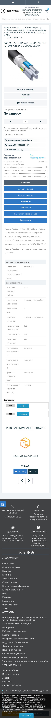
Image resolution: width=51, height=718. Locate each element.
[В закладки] (30, 471)
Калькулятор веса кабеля (25, 214)
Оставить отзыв (26, 103)
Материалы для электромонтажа (18, 638)
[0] (46, 11)
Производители (10, 604)
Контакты (6, 597)
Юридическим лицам (12, 589)
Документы (26, 201)
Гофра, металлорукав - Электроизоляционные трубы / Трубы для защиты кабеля (24, 618)
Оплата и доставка (11, 567)
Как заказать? (25, 220)
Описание (25, 182)
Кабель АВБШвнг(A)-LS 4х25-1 (25, 456)
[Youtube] (32, 551)
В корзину (21, 471)
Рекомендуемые (25, 195)
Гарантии (6, 574)
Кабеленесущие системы (14, 631)
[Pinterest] (28, 551)
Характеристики (25, 189)
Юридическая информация (15, 586)
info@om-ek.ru (32, 14)
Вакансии (7, 571)
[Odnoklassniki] (23, 551)
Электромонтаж (10, 578)
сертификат (23, 406)
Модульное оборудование (15, 642)
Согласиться (26, 715)
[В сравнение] (35, 471)
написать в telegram (32, 9)
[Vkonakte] (19, 551)
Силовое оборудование (13, 653)
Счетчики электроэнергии (14, 657)
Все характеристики (37, 156)
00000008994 (20, 145)
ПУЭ (4, 593)
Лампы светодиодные (12, 646)
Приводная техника (11, 649)
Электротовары (11, 27)
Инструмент (8, 627)
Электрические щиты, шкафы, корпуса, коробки (25, 661)
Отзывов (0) (26, 207)
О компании (8, 563)
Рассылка (6, 681)
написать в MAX (33, 12)
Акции (5, 608)
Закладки (6, 677)
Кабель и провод (10, 635)
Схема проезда (9, 582)
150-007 (16, 149)
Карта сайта (8, 601)
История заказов (10, 674)
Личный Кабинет (10, 670)
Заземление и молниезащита (16, 623)
